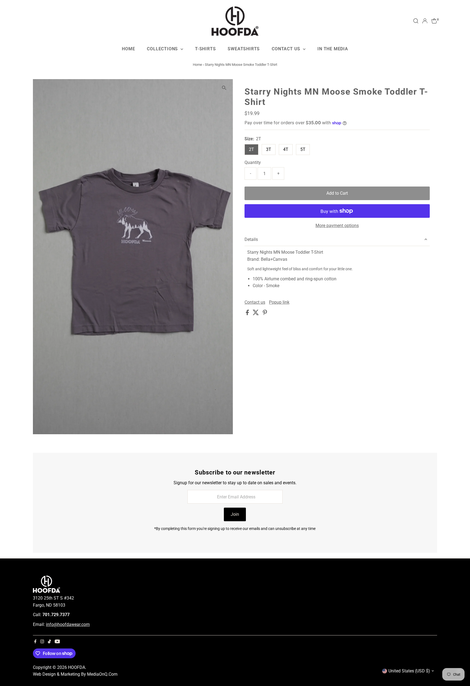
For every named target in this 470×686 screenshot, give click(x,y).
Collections (163, 48)
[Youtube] (57, 641)
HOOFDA (76, 667)
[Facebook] (35, 641)
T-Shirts (205, 48)
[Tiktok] (49, 641)
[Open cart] (434, 20)
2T (251, 149)
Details (251, 239)
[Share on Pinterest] (265, 313)
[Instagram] (42, 641)
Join (235, 514)
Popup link (279, 302)
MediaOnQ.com (102, 674)
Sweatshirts (244, 48)
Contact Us (287, 48)
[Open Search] (415, 20)
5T (302, 149)
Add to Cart (337, 193)
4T (285, 149)
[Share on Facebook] (248, 313)
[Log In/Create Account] (424, 20)
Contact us (255, 302)
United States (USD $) (409, 670)
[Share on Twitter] (256, 313)
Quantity (253, 162)
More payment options (337, 225)
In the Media (332, 48)
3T (268, 149)
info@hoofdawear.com (68, 624)
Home (128, 48)
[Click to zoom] (224, 88)
